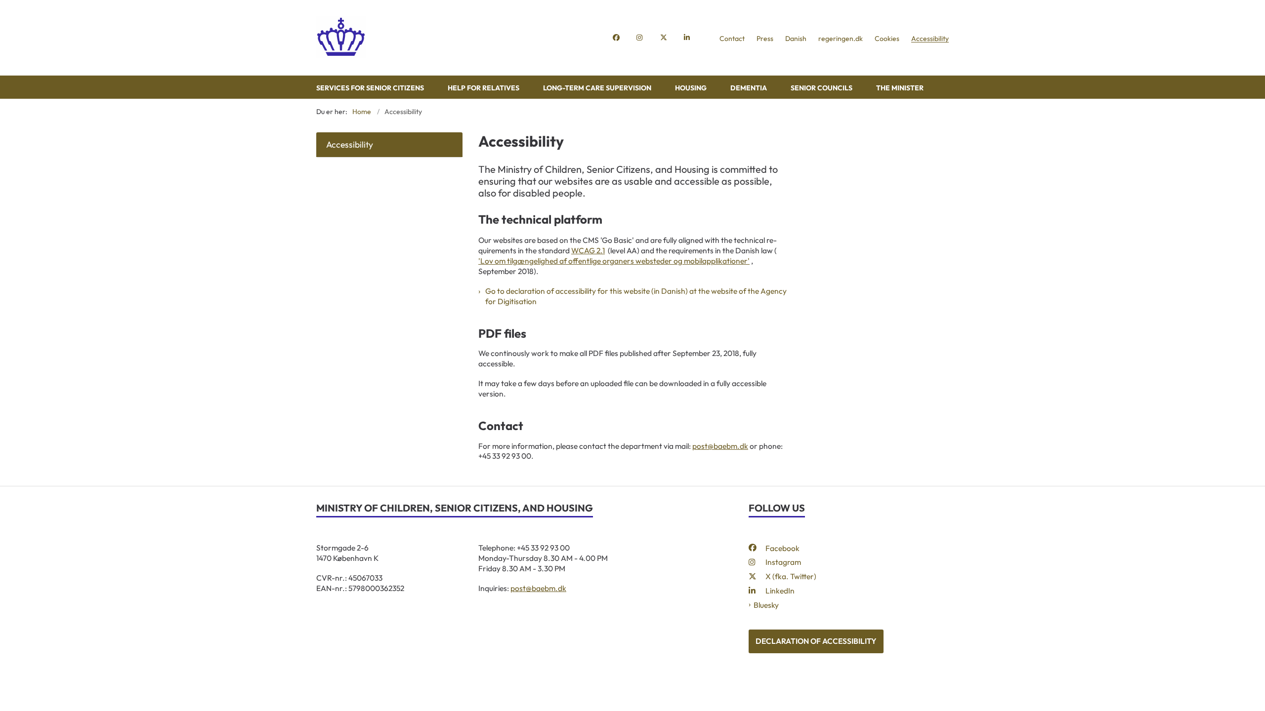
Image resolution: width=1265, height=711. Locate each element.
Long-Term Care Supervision (597, 87)
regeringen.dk (840, 38)
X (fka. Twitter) (790, 576)
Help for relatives (483, 87)
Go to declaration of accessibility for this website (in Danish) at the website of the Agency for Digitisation (636, 296)
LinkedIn (780, 590)
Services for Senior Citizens (370, 87)
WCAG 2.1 (588, 250)
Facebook (782, 548)
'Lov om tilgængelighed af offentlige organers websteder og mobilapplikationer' (614, 261)
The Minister (900, 87)
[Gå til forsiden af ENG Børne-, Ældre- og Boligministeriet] (461, 38)
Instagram (783, 562)
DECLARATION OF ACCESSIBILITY (816, 641)
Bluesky (766, 605)
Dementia (748, 87)
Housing (691, 87)
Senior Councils (821, 87)
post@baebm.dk (720, 446)
